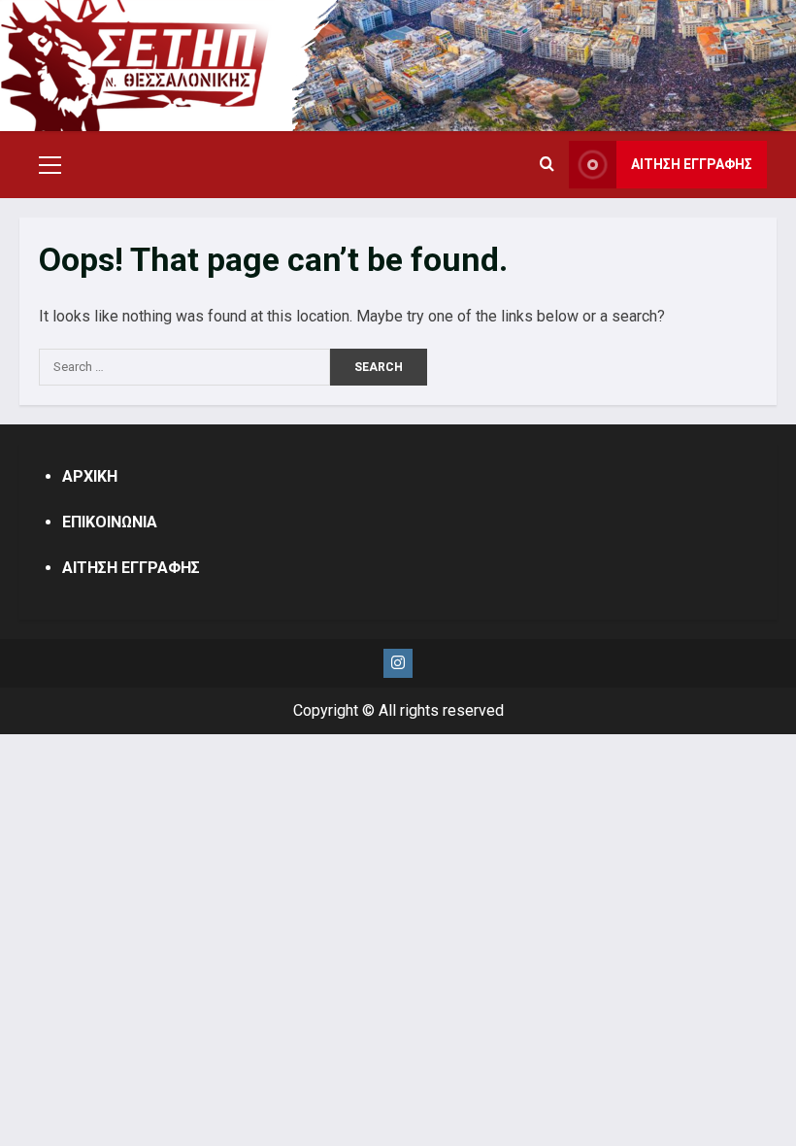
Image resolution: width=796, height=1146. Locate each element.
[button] (50, 165)
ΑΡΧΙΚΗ (89, 476)
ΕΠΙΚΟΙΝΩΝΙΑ (109, 522)
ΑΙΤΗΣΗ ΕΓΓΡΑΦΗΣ (691, 164)
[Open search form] (547, 165)
